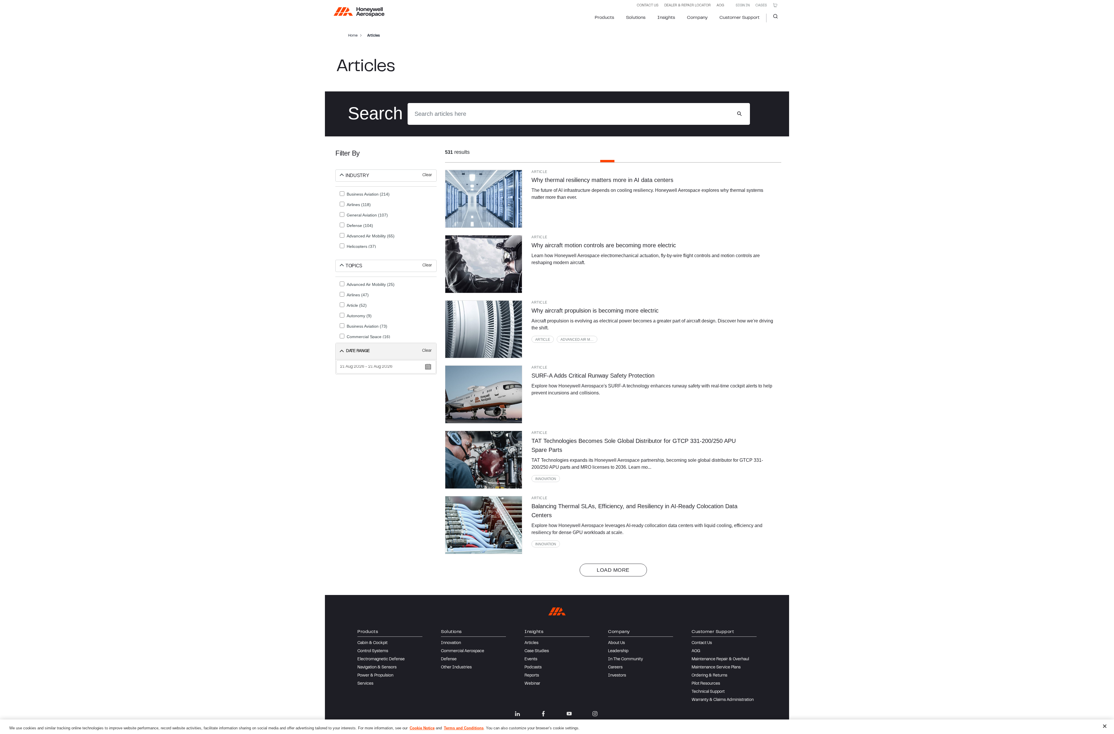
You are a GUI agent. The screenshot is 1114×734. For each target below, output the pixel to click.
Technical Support (708, 692)
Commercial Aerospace (462, 651)
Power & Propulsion (375, 675)
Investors (617, 675)
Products (604, 18)
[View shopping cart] (775, 5)
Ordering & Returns (709, 675)
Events (531, 659)
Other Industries (456, 667)
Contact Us (702, 643)
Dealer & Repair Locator (687, 5)
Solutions (635, 18)
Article (542, 340)
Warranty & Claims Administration (723, 700)
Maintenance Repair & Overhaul (720, 659)
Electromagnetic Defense (381, 659)
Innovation (545, 479)
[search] (739, 113)
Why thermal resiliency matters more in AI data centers (602, 180)
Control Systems (372, 651)
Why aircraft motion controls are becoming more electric (603, 245)
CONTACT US (648, 5)
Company (697, 18)
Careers (615, 667)
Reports (532, 675)
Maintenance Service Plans (716, 667)
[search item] (483, 199)
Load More (613, 570)
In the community (625, 659)
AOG (720, 5)
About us (616, 643)
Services (365, 684)
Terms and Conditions (464, 728)
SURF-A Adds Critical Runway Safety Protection (592, 375)
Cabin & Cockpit (372, 643)
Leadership (618, 651)
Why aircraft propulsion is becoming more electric (595, 310)
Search (773, 18)
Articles (531, 643)
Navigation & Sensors (377, 667)
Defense (449, 659)
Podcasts (533, 667)
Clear (427, 175)
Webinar (532, 684)
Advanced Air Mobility (578, 340)
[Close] (1104, 726)
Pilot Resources (706, 684)
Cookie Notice (422, 728)
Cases (761, 5)
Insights (666, 18)
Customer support (739, 18)
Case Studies (537, 651)
